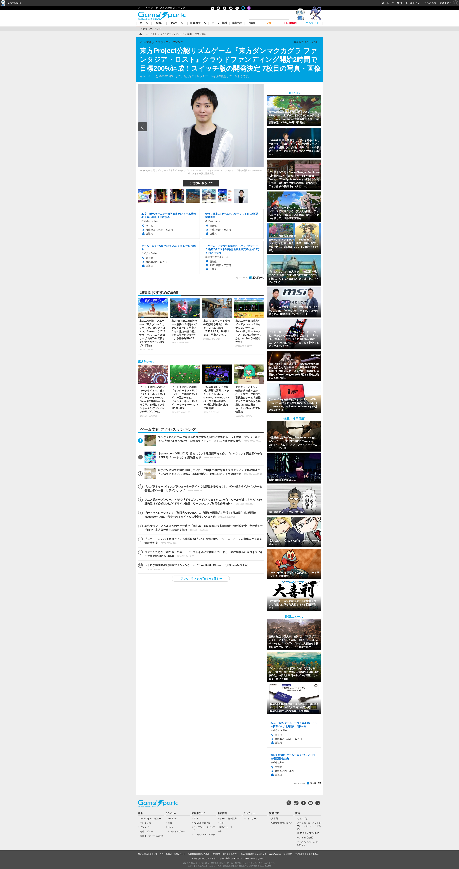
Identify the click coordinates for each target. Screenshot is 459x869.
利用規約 (288, 854)
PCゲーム (177, 23)
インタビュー (146, 827)
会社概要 (216, 854)
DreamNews (249, 858)
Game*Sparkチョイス (281, 823)
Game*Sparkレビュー (150, 818)
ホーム (144, 23)
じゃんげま (302, 818)
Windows (172, 818)
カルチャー (249, 813)
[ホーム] (140, 34)
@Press (261, 858)
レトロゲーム (251, 818)
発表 (221, 823)
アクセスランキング (151, 28)
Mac (170, 823)
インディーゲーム (176, 831)
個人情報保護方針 (230, 854)
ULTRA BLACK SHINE (308, 833)
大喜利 (274, 818)
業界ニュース (225, 827)
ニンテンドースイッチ (204, 834)
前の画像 (142, 126)
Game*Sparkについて (147, 854)
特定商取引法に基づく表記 (306, 854)
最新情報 (222, 813)
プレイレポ (145, 823)
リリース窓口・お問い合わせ (173, 854)
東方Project (145, 361)
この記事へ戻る (200, 183)
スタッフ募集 (224, 858)
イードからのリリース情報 (204, 858)
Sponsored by (242, 278)
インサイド (270, 23)
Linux (170, 827)
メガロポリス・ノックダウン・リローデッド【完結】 (309, 826)
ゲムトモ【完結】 (305, 837)
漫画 (252, 23)
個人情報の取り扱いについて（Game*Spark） (261, 854)
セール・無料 (219, 23)
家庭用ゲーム (198, 23)
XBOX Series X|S (202, 823)
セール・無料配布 (228, 818)
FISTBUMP (291, 23)
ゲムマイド (312, 23)
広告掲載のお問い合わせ (199, 854)
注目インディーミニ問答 (152, 836)
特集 (159, 23)
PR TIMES (237, 858)
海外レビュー (146, 831)
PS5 (196, 818)
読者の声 (237, 23)
